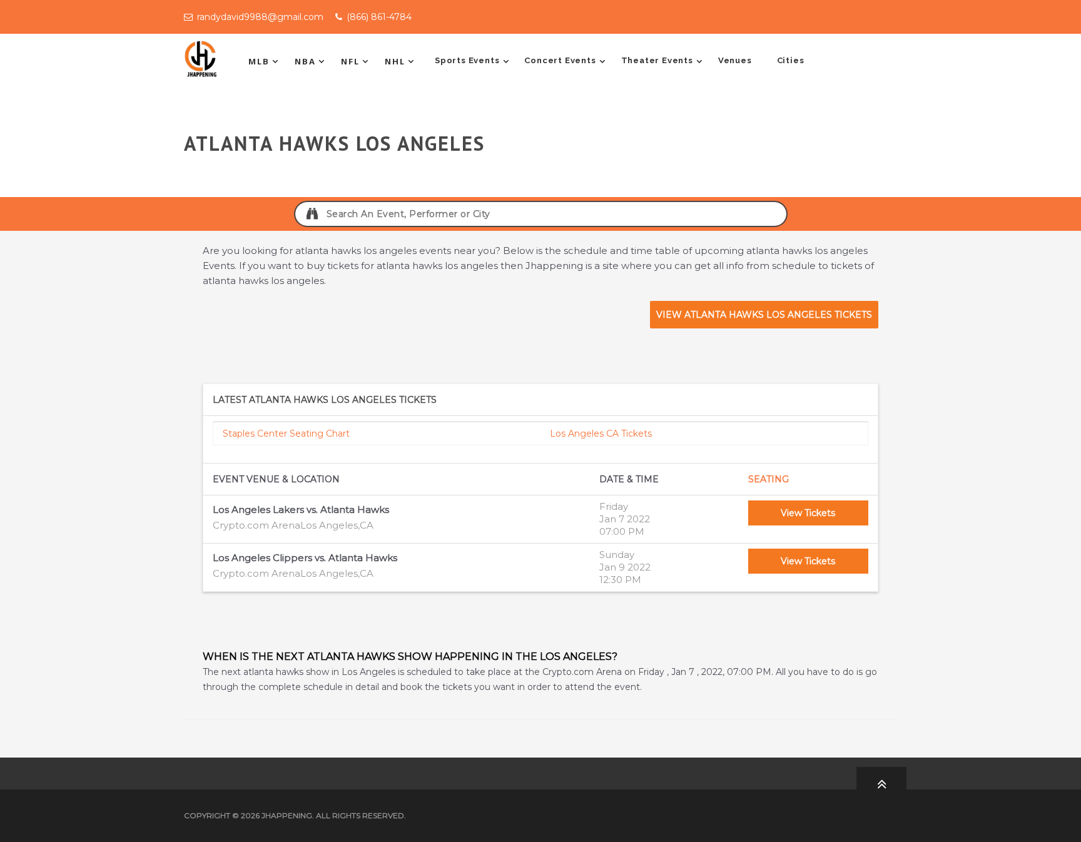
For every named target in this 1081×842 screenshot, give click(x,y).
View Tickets (808, 513)
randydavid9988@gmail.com (260, 17)
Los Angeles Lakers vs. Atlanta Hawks (301, 509)
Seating (768, 479)
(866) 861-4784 (379, 17)
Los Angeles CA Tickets (601, 433)
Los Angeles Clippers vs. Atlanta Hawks (305, 558)
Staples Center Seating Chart (286, 433)
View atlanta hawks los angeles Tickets (764, 314)
